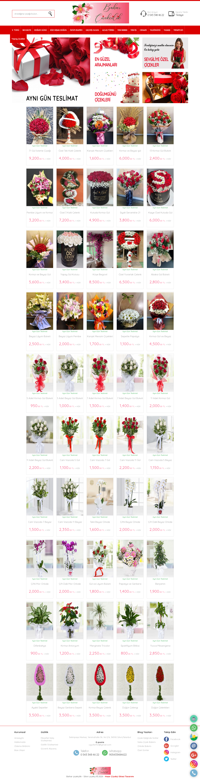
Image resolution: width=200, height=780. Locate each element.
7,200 (69, 220)
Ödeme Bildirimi (22, 746)
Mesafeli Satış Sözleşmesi (47, 739)
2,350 (70, 529)
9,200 (39, 158)
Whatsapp (115, 751)
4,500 (160, 343)
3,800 (130, 220)
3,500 (39, 714)
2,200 (39, 467)
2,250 (100, 653)
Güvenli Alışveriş (48, 748)
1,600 (100, 158)
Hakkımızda (19, 742)
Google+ (174, 746)
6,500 (130, 281)
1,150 (160, 467)
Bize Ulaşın (19, 750)
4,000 (70, 158)
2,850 (160, 653)
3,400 (70, 281)
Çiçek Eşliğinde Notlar (148, 738)
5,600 (39, 281)
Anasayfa (19, 738)
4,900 (100, 220)
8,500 (100, 281)
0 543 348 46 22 (156, 15)
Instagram (175, 752)
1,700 (100, 343)
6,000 (130, 158)
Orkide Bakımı (144, 746)
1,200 (70, 653)
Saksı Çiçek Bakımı (147, 742)
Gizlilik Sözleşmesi (49, 744)
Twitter (173, 759)
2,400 (160, 158)
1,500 (100, 467)
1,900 (160, 591)
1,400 (130, 405)
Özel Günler (143, 750)
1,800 (100, 591)
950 (40, 405)
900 (40, 653)
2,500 (39, 343)
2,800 (160, 281)
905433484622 (118, 752)
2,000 (70, 343)
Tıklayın (179, 15)
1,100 (130, 343)
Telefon (84, 751)
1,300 (100, 405)
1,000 (69, 405)
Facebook (175, 739)
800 (130, 653)
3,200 (39, 220)
